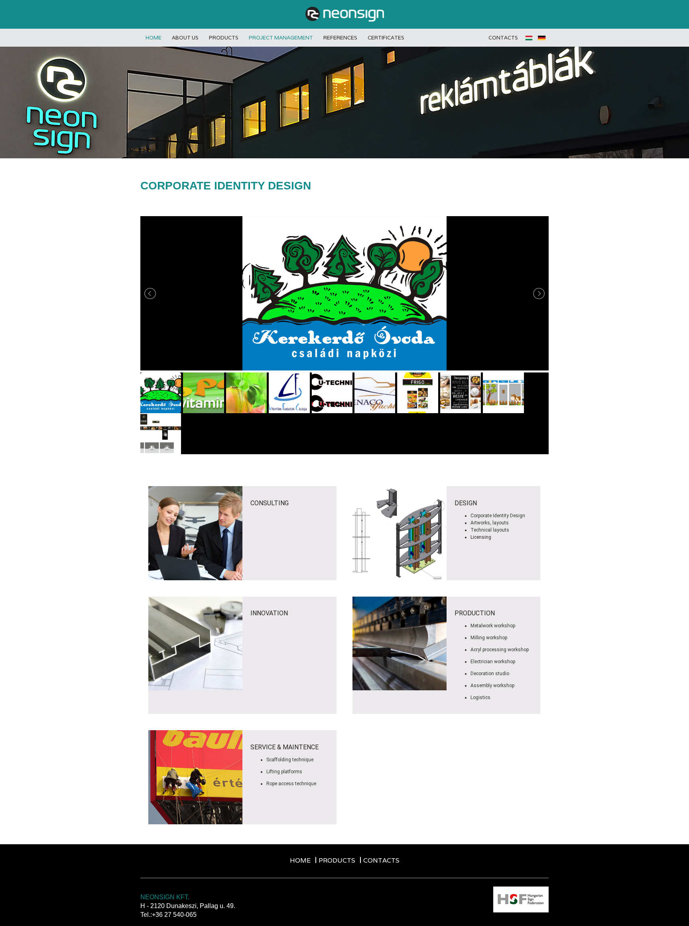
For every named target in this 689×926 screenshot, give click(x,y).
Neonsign (344, 14)
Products (223, 37)
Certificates (386, 37)
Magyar (529, 38)
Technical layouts (489, 530)
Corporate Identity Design (497, 515)
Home (153, 37)
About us (185, 37)
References (340, 37)
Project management (281, 37)
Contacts (503, 37)
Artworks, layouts (489, 523)
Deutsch (542, 38)
